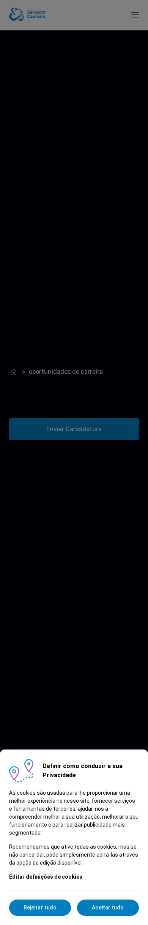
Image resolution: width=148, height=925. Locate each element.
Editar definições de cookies (45, 877)
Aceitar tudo (108, 907)
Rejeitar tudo (40, 907)
